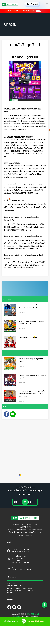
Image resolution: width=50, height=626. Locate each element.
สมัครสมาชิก (11, 584)
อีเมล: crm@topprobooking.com (21, 568)
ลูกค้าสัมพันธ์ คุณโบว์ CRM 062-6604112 (21, 561)
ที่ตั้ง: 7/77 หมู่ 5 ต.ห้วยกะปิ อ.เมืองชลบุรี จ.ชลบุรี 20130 (20, 550)
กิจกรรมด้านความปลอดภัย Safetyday (19, 588)
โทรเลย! (33, 4)
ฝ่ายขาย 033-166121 (18, 558)
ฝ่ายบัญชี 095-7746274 (20, 556)
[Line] (14, 607)
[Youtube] (19, 607)
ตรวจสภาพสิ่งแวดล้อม (14, 586)
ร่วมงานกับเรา (11, 593)
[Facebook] (9, 607)
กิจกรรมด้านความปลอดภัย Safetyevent (20, 590)
